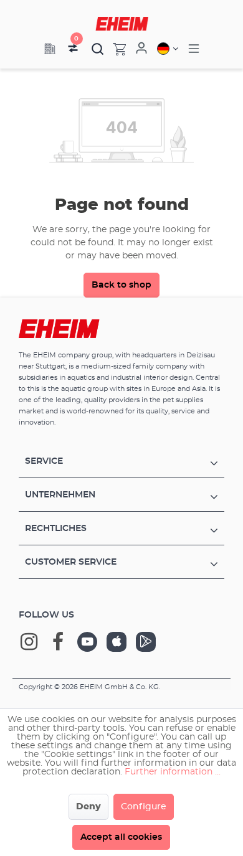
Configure (143, 806)
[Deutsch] (167, 48)
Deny (88, 806)
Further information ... (173, 772)
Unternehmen (60, 495)
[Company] (50, 48)
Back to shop (121, 285)
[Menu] (194, 48)
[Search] (98, 48)
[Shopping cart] (115, 48)
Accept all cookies (121, 837)
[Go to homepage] (121, 23)
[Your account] (141, 48)
